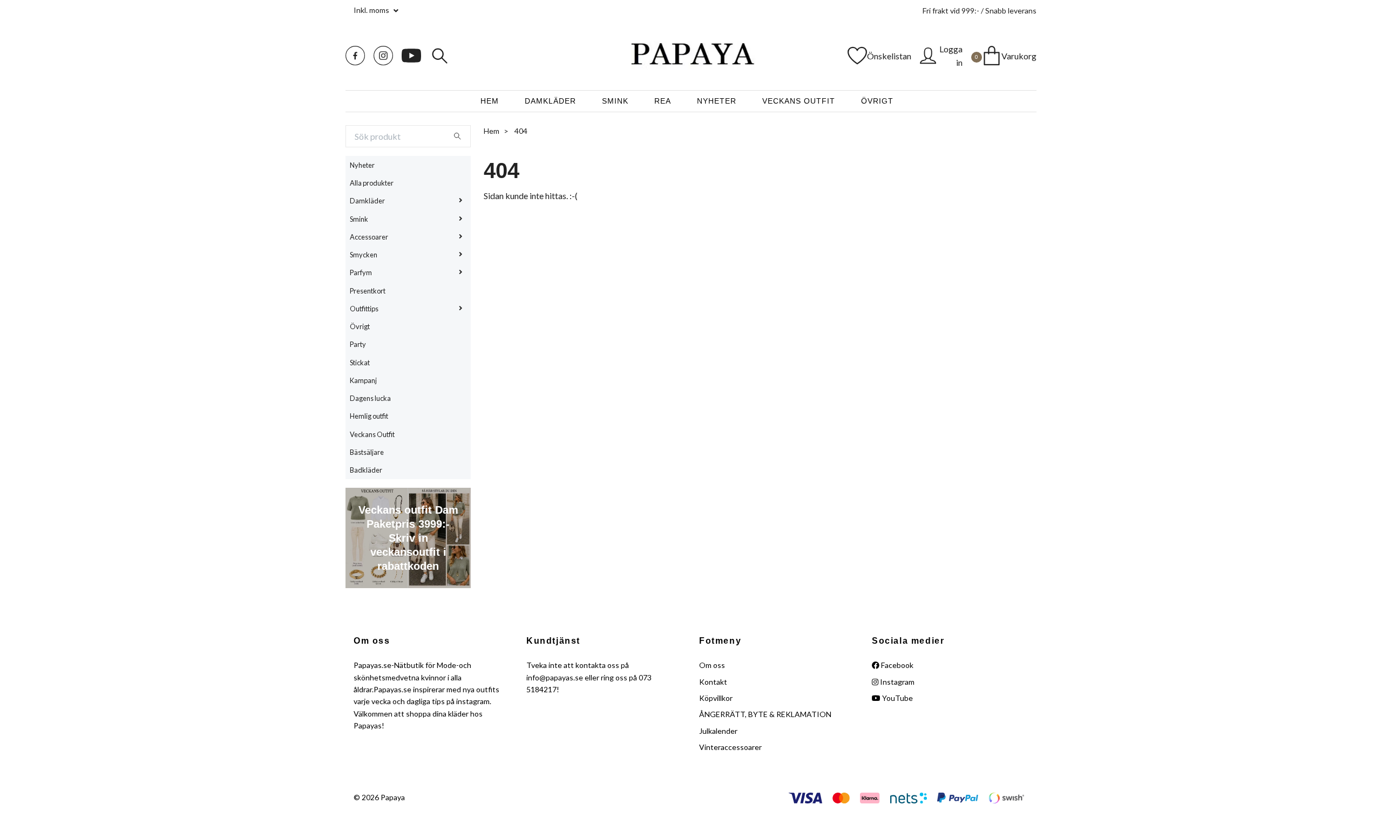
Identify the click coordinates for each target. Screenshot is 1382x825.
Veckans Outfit (798, 101)
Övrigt (877, 101)
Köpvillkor (716, 698)
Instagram (896, 681)
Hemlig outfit (369, 416)
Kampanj (363, 380)
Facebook (896, 665)
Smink (615, 101)
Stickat (360, 362)
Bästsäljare (367, 452)
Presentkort (367, 291)
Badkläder (366, 470)
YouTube (896, 698)
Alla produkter (372, 183)
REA (662, 101)
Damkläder (550, 101)
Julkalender (718, 730)
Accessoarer (369, 237)
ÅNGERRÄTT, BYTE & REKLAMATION (765, 714)
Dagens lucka (370, 398)
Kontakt (713, 681)
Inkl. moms (372, 10)
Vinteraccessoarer (730, 747)
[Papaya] (690, 55)
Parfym (361, 272)
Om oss (712, 665)
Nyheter (716, 101)
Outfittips (364, 308)
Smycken (363, 254)
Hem (489, 101)
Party (358, 344)
